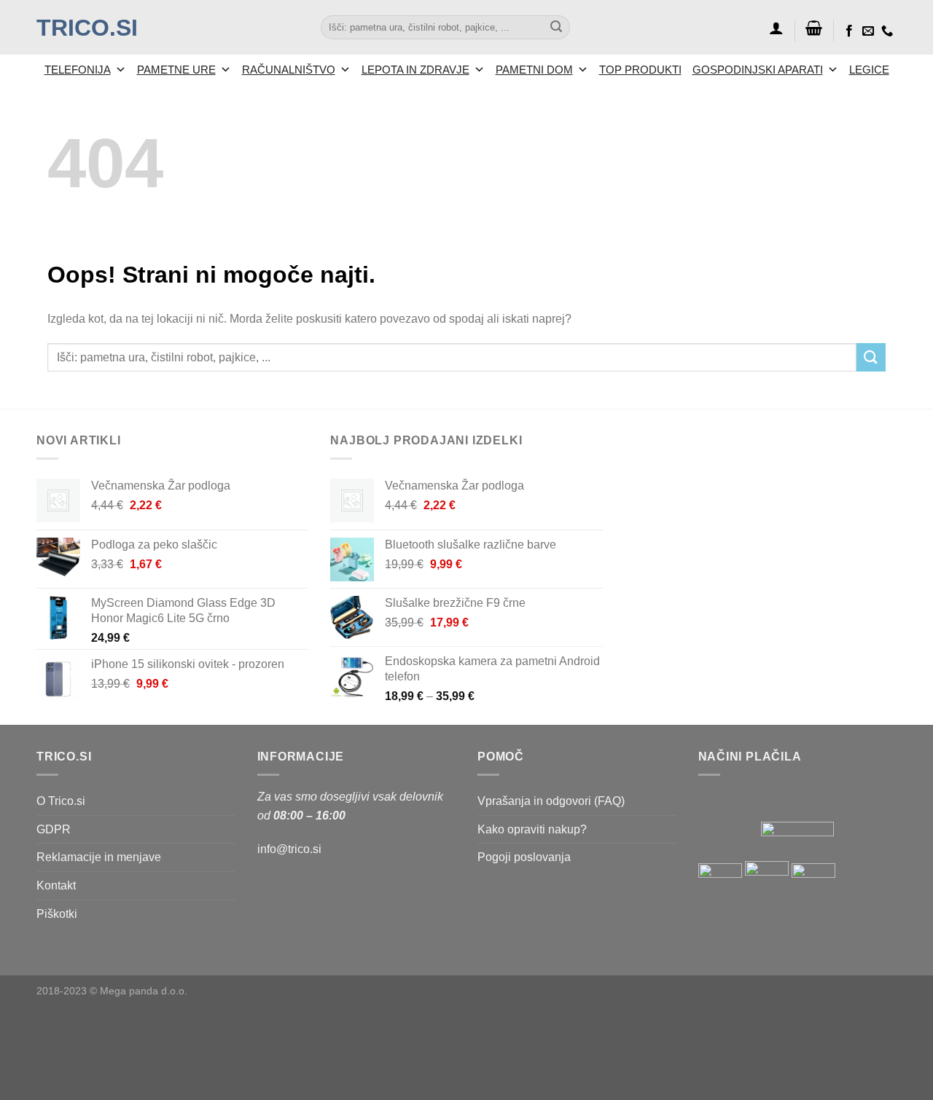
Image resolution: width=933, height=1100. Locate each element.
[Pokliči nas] (887, 31)
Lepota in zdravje (415, 69)
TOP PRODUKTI (640, 69)
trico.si (87, 27)
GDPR (53, 829)
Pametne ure (176, 69)
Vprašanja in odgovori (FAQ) (551, 801)
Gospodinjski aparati (757, 69)
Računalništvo (288, 69)
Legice (869, 69)
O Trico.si (60, 801)
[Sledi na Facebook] (849, 31)
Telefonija (77, 69)
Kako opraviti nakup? (532, 829)
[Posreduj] (556, 27)
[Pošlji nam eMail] (868, 31)
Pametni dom (534, 69)
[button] (776, 28)
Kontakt (56, 885)
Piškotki (56, 914)
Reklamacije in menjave (98, 857)
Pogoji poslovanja (524, 857)
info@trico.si (289, 849)
